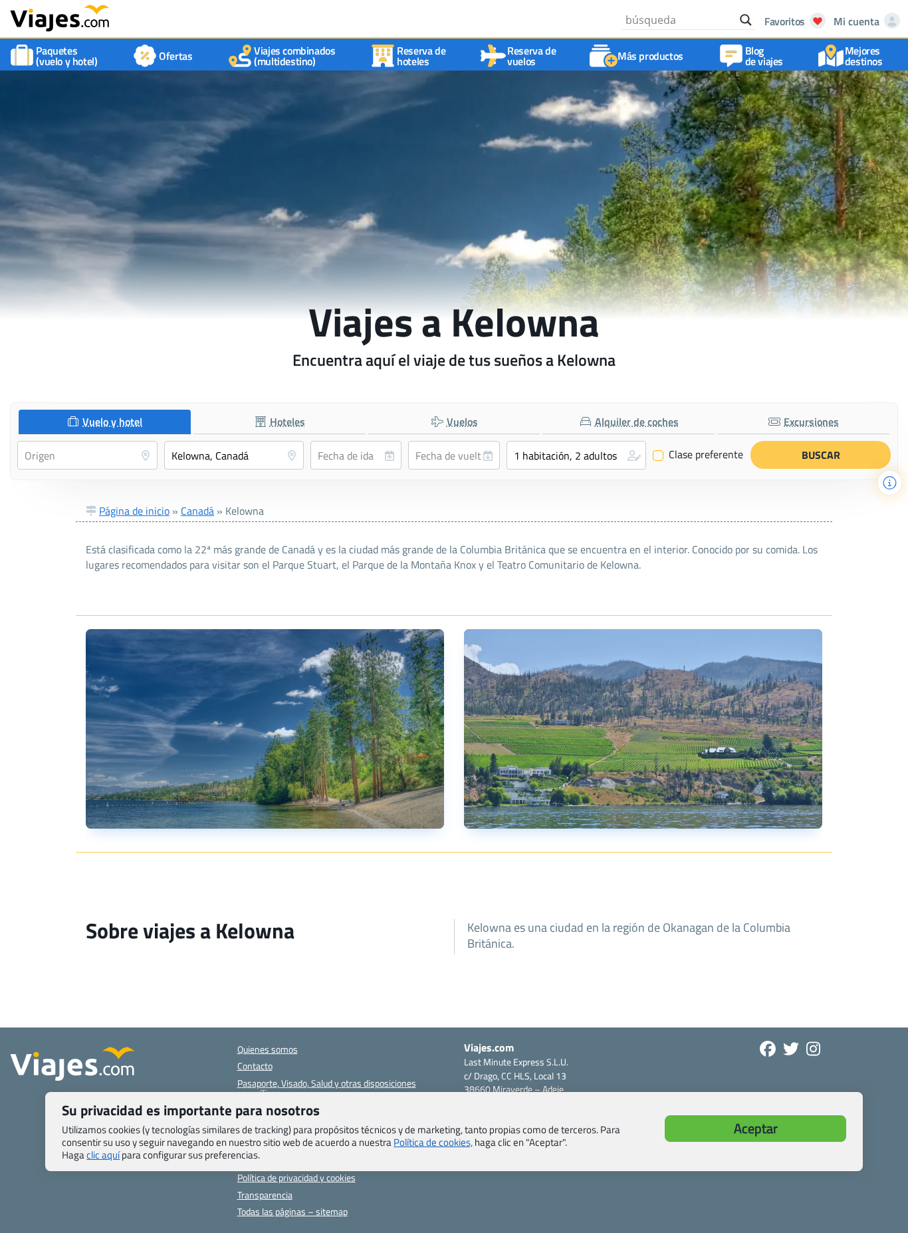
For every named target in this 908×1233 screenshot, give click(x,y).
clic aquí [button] (103, 1155)
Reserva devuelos (531, 56)
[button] (577, 455)
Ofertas (175, 56)
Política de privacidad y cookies (296, 1177)
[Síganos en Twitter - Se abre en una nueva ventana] (791, 1049)
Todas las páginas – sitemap (292, 1211)
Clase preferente (698, 455)
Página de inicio (134, 511)
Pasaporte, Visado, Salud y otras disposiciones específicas (326, 1088)
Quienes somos (267, 1049)
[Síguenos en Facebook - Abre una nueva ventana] (768, 1049)
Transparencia (264, 1195)
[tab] (105, 422)
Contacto (255, 1066)
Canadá (197, 511)
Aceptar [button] (756, 1128)
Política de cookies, (433, 1142)
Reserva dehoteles (421, 56)
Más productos (650, 56)
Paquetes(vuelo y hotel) (66, 56)
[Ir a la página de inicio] (60, 17)
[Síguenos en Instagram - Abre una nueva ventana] (813, 1049)
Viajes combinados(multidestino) (294, 56)
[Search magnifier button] (746, 20)
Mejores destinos (864, 56)
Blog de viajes (764, 56)
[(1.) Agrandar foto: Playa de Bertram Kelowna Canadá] (265, 729)
